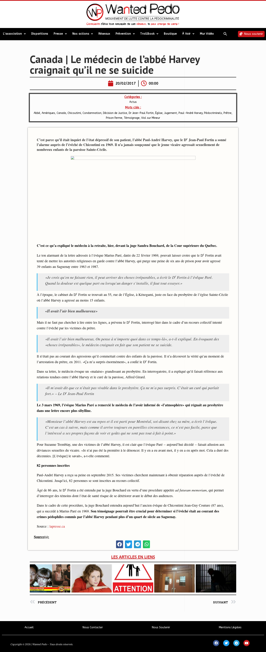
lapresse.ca (57, 526)
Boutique (170, 33)
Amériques (48, 113)
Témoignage (132, 118)
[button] (225, 34)
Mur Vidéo (207, 33)
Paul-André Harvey (191, 113)
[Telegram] (236, 643)
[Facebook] (216, 643)
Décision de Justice (115, 113)
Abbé (37, 113)
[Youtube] (246, 643)
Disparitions (39, 33)
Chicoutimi (74, 113)
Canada (61, 113)
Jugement (170, 113)
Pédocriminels (213, 113)
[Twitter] (226, 643)
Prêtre (228, 113)
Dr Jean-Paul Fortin (141, 113)
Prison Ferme (114, 118)
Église (159, 113)
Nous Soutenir (161, 627)
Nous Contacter (93, 627)
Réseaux (104, 33)
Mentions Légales (230, 627)
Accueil (29, 627)
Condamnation (92, 113)
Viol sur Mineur (150, 118)
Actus (133, 102)
